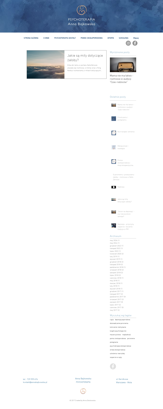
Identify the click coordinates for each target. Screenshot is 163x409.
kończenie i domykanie (118, 327)
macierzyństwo (115, 335)
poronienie (131, 339)
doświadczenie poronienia (119, 323)
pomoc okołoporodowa (118, 339)
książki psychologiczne (118, 331)
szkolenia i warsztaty (117, 354)
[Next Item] (132, 65)
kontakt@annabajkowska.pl (35, 382)
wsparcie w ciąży (116, 357)
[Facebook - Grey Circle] (113, 366)
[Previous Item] (114, 65)
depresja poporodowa (122, 320)
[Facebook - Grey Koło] (134, 43)
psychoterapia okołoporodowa (120, 346)
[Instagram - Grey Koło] (128, 43)
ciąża (112, 320)
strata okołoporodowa (117, 350)
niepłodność (126, 335)
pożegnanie (114, 342)
